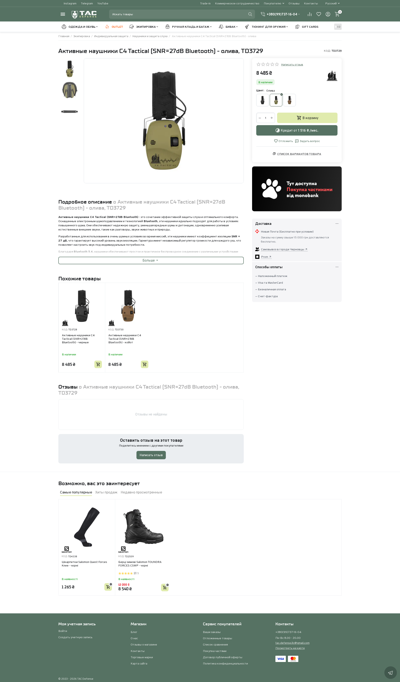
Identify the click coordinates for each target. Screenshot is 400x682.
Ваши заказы (212, 632)
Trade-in (205, 3)
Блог (134, 632)
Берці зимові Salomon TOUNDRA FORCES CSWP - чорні (139, 563)
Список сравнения (215, 644)
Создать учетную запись (75, 637)
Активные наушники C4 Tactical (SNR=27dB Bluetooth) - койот (124, 338)
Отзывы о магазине (144, 644)
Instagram (70, 3)
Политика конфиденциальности (225, 663)
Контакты (311, 3)
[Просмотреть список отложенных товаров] (318, 14)
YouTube (102, 3)
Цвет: (260, 90)
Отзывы (294, 3)
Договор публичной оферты (222, 657)
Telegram (87, 3)
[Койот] (289, 100)
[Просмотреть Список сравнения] (309, 14)
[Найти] (250, 14)
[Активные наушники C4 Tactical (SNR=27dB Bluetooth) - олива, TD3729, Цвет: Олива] (164, 120)
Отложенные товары (217, 638)
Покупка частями (214, 651)
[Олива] (276, 100)
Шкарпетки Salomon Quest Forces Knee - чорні (84, 563)
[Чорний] (262, 100)
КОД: (327, 51)
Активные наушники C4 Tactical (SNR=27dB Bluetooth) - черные (78, 338)
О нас (134, 638)
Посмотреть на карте (290, 648)
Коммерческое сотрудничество (237, 3)
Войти (62, 631)
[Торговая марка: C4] (332, 75)
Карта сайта (139, 663)
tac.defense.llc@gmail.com (292, 643)
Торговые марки (142, 657)
